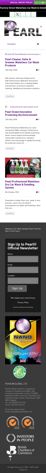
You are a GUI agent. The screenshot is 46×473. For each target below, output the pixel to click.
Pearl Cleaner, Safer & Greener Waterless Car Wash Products (22, 62)
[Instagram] (28, 14)
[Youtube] (22, 14)
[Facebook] (12, 14)
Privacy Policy (23, 302)
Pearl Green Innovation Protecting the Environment (21, 113)
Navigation (11, 44)
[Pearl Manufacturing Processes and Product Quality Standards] (20, 423)
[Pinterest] (33, 14)
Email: (10, 265)
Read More (10, 96)
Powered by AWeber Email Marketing (23, 307)
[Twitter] (17, 14)
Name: (10, 254)
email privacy (30, 298)
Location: (11, 276)
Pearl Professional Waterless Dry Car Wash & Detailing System (22, 184)
